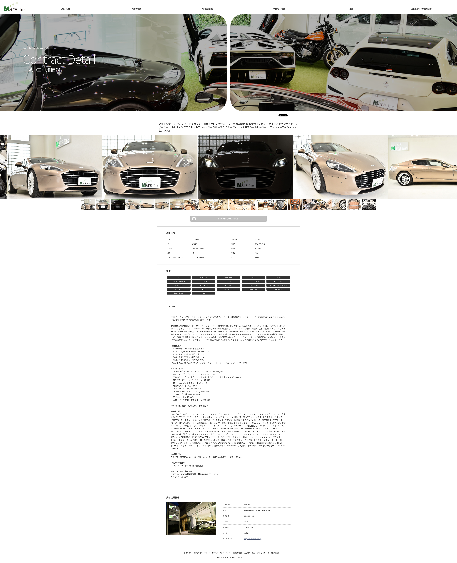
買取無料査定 (237, 553)
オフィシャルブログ (211, 553)
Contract (136, 8)
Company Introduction (421, 8)
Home (25, 48)
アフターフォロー (225, 553)
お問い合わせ (261, 553)
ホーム (180, 553)
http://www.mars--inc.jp (252, 539)
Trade (350, 8)
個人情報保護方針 (273, 553)
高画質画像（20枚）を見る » (228, 218)
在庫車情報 (187, 553)
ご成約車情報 (197, 553)
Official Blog (208, 8)
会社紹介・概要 (249, 553)
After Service (279, 8)
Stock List (65, 8)
